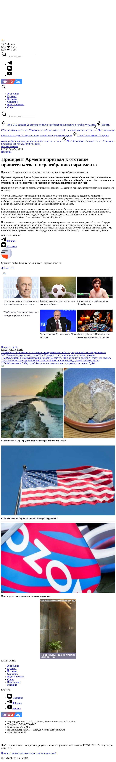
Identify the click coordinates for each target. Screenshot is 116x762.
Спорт (10, 679)
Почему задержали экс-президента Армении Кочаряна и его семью (20, 302)
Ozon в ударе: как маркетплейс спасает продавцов (25, 596)
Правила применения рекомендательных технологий (28, 753)
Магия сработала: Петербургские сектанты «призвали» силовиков (93, 335)
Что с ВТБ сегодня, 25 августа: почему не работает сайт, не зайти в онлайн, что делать (51, 124)
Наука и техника (15, 676)
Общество (12, 674)
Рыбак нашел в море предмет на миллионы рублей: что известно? (33, 441)
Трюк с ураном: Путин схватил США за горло (58, 335)
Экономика (13, 665)
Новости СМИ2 (9, 347)
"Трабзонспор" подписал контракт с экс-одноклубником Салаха (21, 313)
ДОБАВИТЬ (7, 268)
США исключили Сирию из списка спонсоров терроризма (29, 518)
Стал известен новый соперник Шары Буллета (92, 302)
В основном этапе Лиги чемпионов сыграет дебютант (57, 302)
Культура (11, 668)
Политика (6, 152)
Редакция (12, 684)
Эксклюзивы (14, 682)
